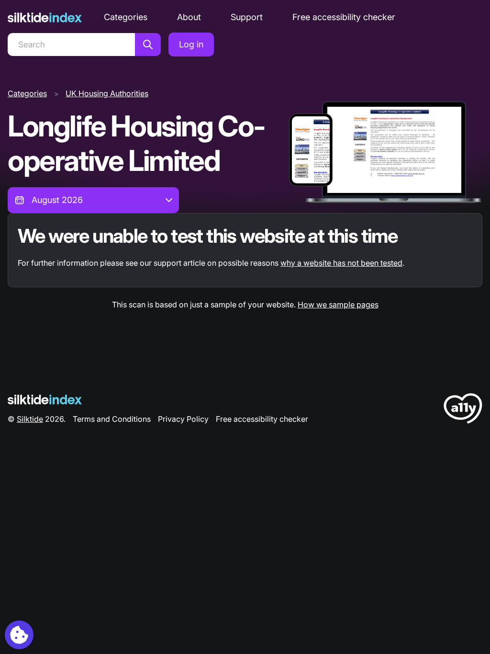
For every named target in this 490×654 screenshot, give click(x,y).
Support (247, 17)
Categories (125, 17)
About (189, 17)
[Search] (148, 44)
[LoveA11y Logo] (463, 410)
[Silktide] (45, 17)
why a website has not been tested (341, 263)
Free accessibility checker (343, 17)
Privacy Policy (183, 419)
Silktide (30, 419)
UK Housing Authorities (107, 93)
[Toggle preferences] (19, 634)
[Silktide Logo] (45, 400)
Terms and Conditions (112, 419)
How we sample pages (338, 304)
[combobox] (93, 200)
